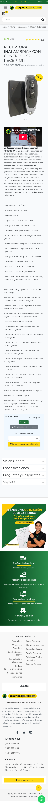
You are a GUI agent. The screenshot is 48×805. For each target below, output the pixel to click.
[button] (39, 788)
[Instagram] (24, 732)
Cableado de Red (14, 673)
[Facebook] (17, 732)
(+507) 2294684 (12, 743)
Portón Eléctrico (33, 653)
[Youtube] (30, 732)
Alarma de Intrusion (35, 645)
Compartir (36, 417)
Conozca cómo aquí (19, 1)
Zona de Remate (33, 664)
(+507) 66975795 (12, 753)
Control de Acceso (18, 27)
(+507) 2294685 (12, 748)
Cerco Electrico (33, 641)
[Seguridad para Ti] (24, 696)
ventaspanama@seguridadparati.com (24, 702)
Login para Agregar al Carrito (25, 444)
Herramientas (16, 677)
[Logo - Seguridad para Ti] (26, 8)
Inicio (4, 27)
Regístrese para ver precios (25, 427)
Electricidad (17, 641)
